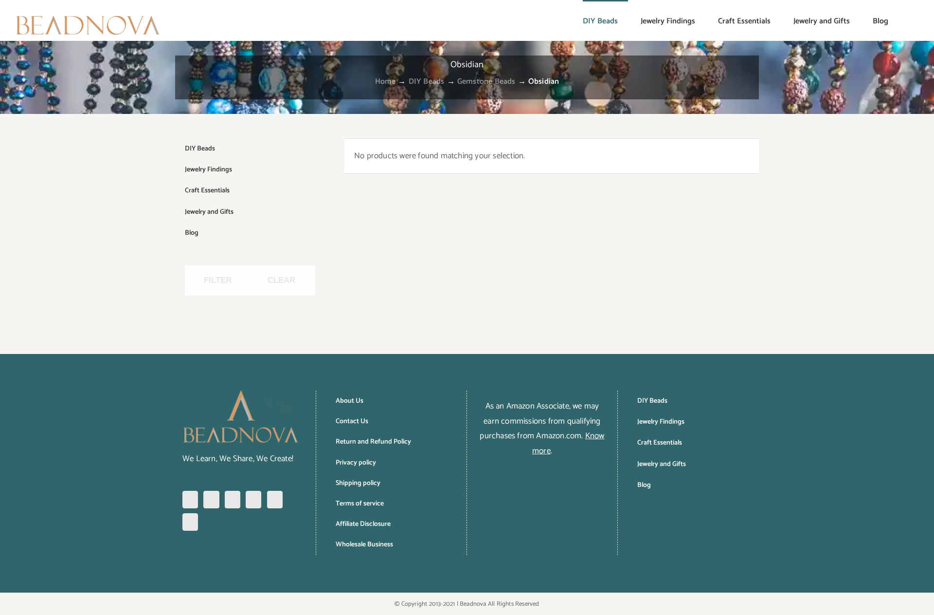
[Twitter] (253, 499)
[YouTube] (275, 499)
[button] (904, 20)
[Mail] (190, 522)
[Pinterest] (232, 499)
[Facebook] (190, 499)
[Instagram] (211, 499)
